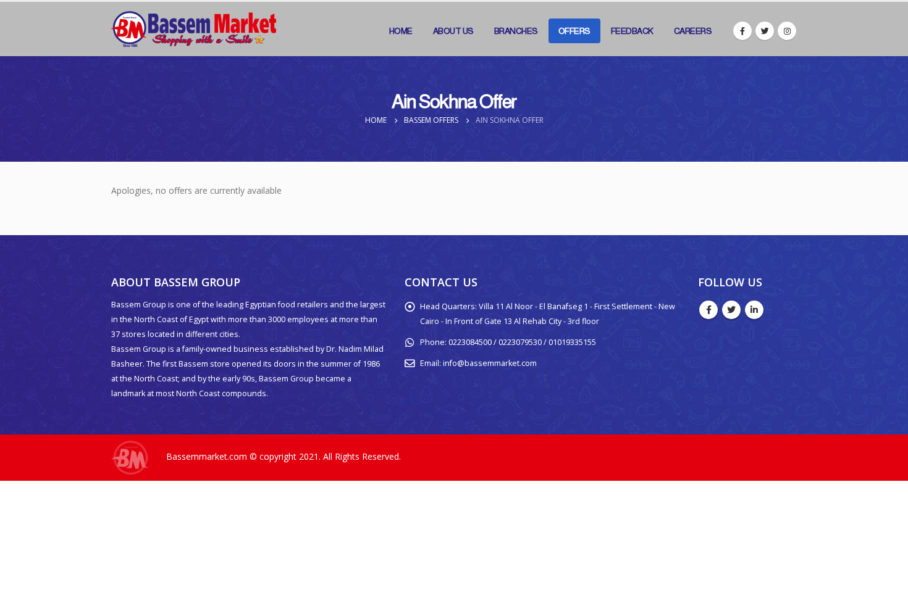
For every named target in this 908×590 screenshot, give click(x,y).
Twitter (731, 310)
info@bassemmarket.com (490, 363)
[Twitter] (764, 31)
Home (401, 31)
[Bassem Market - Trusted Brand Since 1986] (193, 29)
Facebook (708, 310)
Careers (693, 31)
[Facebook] (742, 31)
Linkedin (754, 310)
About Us (453, 31)
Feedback (632, 31)
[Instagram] (787, 31)
